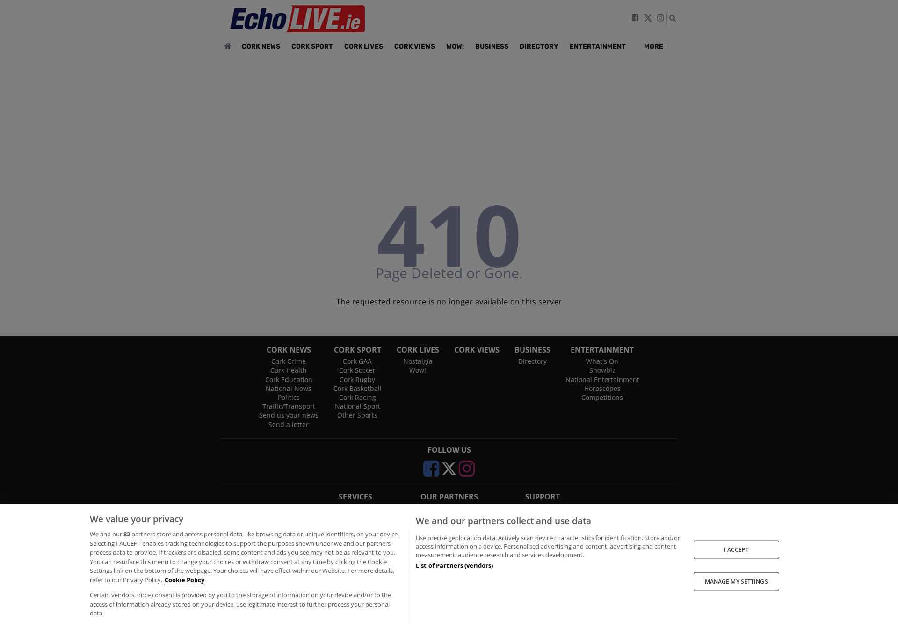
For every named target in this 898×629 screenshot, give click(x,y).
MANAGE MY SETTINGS (736, 582)
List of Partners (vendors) (454, 565)
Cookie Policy (184, 580)
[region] (449, 566)
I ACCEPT (736, 549)
